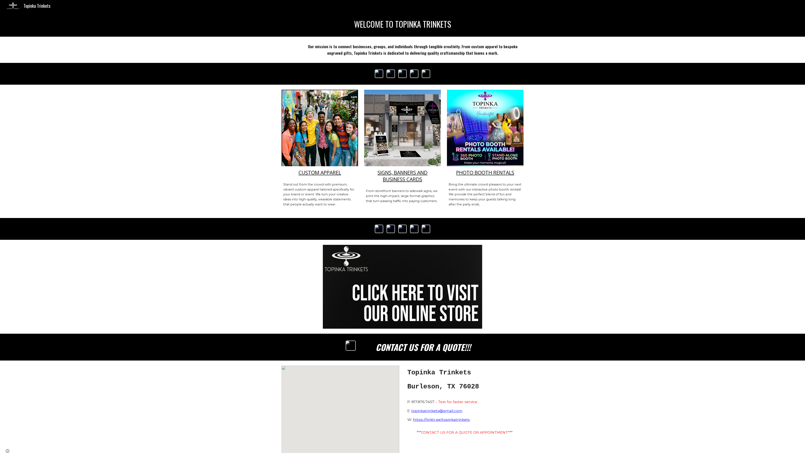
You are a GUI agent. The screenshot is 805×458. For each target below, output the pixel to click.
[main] (402, 24)
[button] (7, 451)
